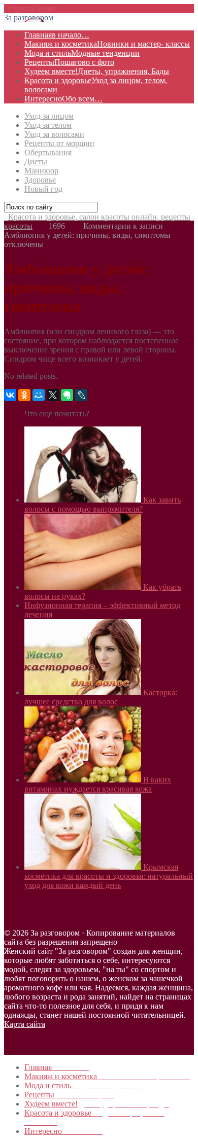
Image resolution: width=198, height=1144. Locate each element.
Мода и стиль (82, 53)
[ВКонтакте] (10, 395)
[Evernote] (67, 395)
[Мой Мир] (38, 395)
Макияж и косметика (107, 44)
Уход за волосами (54, 134)
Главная (56, 34)
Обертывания (48, 152)
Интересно (63, 98)
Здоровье (40, 179)
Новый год (43, 189)
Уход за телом (48, 125)
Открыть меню (30, 8)
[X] (53, 395)
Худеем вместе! (96, 71)
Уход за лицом (49, 116)
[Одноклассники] (24, 395)
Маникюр (41, 170)
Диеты (35, 161)
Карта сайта (24, 1024)
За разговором (28, 17)
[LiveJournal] (81, 395)
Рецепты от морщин (59, 143)
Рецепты (69, 62)
